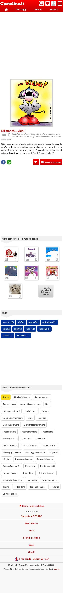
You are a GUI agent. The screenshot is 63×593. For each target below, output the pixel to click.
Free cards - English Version (34, 558)
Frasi (31, 530)
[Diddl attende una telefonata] (31, 252)
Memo (38, 9)
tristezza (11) (22, 335)
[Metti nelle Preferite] (36, 162)
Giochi (31, 552)
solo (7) (6, 328)
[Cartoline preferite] (47, 3)
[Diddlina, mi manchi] (52, 271)
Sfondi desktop (31, 537)
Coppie (45, 411)
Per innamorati (47, 466)
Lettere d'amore (29, 445)
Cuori (30, 418)
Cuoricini (42, 418)
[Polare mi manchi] (52, 252)
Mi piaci (6, 459)
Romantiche (28, 473)
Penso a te (30, 466)
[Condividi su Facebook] (3, 162)
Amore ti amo (9, 404)
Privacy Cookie (21, 569)
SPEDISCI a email (52, 162)
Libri (31, 544)
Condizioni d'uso (37, 569)
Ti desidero (19, 486)
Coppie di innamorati (13, 418)
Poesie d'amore (10, 473)
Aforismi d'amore (22, 397)
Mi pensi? (54, 452)
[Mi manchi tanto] (31, 271)
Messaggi (21, 9)
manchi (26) (8, 322)
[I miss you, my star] (11, 271)
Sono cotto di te (50, 480)
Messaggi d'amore (12, 452)
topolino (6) (44, 328)
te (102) (18, 328)
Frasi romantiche (29, 431)
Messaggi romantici (35, 452)
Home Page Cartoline (33, 505)
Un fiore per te (10, 493)
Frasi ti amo (47, 431)
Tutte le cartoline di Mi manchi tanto (46, 291)
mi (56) (21, 322)
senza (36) (33, 322)
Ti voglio (54, 486)
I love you (26, 438)
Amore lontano (42, 397)
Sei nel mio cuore (47, 473)
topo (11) (30, 328)
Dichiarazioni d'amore (34, 424)
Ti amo (6, 486)
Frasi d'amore (9, 431)
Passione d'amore (23, 459)
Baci (47, 404)
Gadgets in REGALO (31, 516)
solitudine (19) (49, 322)
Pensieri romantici (12, 466)
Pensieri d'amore (45, 459)
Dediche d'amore (11, 424)
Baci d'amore (31, 411)
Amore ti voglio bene (30, 404)
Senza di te (32, 480)
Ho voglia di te (10, 438)
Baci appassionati (11, 411)
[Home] (6, 9)
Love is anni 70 (49, 445)
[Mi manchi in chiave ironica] (11, 252)
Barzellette (31, 523)
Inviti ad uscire (10, 445)
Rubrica (54, 9)
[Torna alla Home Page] (12, 4)
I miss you (40, 438)
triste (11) (7, 335)
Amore (6, 397)
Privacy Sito (9, 569)
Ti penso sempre (38, 486)
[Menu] (59, 3)
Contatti (49, 569)
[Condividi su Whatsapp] (9, 162)
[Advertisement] (31, 44)
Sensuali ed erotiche (12, 480)
